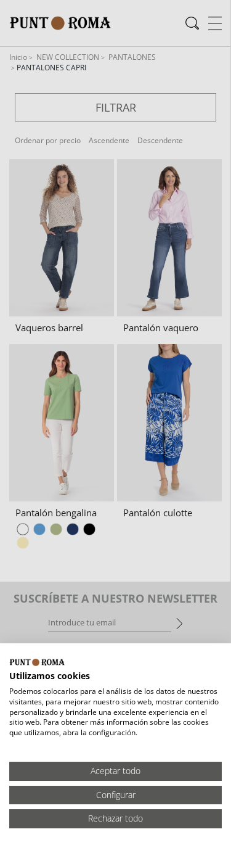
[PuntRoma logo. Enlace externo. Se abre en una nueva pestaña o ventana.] (37, 662)
